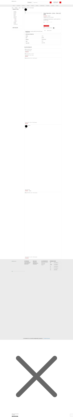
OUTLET (15, 13)
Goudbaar (15, 12)
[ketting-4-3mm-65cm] (33, 21)
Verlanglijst (47, 5)
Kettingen (23, 5)
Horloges (32, 5)
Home (12, 7)
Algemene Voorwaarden (44, 262)
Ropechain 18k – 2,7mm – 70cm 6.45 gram (31, 122)
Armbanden (18, 5)
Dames (48, 17)
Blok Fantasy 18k (27, 189)
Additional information (30, 34)
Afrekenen (52, 5)
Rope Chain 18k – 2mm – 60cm (29, 55)
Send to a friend (49, 30)
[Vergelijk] (53, 28)
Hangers (28, 5)
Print (45, 30)
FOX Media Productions (47, 338)
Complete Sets (42, 5)
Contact (57, 5)
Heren (19, 7)
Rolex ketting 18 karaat (28, 50)
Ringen (14, 5)
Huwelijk (37, 5)
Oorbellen (15, 11)
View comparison (15, 416)
